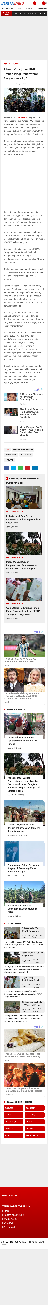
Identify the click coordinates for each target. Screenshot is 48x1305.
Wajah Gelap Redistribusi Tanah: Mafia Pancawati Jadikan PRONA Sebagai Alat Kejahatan (23, 611)
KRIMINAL (30, 1122)
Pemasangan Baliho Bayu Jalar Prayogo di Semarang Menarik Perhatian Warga (23, 868)
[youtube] (20, 1200)
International (8, 9)
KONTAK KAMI (8, 1227)
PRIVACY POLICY (9, 1219)
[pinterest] (27, 468)
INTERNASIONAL (12, 1122)
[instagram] (17, 1200)
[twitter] (13, 468)
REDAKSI (6, 1211)
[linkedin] (35, 468)
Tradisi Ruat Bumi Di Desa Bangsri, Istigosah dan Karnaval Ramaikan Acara (23, 827)
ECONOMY (30, 1108)
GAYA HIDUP (12, 455)
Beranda (7, 64)
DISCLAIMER (7, 1223)
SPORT (8, 1136)
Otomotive (30, 9)
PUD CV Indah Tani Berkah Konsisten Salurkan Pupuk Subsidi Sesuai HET (23, 519)
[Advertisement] (24, 38)
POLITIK (16, 64)
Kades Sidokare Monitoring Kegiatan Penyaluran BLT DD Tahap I (22, 740)
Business (20, 9)
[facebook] (6, 468)
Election (8, 1115)
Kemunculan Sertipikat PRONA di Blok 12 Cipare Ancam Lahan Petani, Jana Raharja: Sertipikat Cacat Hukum (32, 1003)
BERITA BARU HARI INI (23, 450)
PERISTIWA (26, 455)
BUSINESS (9, 1108)
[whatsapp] (20, 468)
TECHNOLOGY (32, 1136)
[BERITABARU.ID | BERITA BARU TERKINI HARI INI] (12, 5)
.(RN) (25, 382)
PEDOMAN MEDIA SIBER (13, 1215)
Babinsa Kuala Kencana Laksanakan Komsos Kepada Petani (22, 908)
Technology (42, 9)
